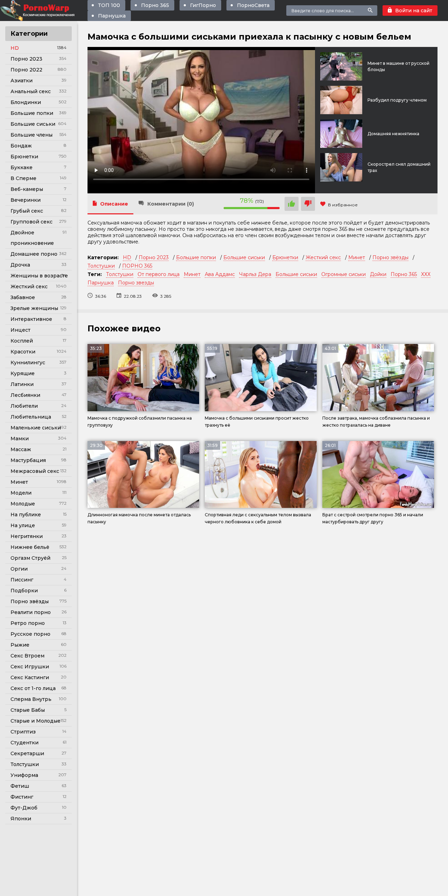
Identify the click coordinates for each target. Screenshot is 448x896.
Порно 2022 (26, 70)
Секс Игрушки (29, 666)
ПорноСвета (253, 5)
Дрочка (20, 265)
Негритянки (26, 536)
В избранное (343, 204)
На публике (25, 514)
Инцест (20, 330)
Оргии (19, 569)
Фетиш (19, 786)
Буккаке (21, 167)
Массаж (20, 449)
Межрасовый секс (34, 471)
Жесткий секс (29, 286)
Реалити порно (30, 612)
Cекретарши (27, 753)
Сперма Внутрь (30, 699)
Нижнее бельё (29, 547)
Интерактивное (31, 319)
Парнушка (112, 16)
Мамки (19, 438)
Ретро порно (27, 623)
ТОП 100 (109, 5)
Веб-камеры (26, 189)
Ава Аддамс (220, 274)
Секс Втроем (27, 656)
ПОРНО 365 (137, 266)
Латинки (22, 384)
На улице (22, 525)
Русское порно (30, 634)
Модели (20, 493)
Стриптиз (23, 732)
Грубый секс (26, 211)
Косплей (21, 341)
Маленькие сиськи (35, 428)
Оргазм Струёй (30, 558)
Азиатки (21, 80)
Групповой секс (31, 222)
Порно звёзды (29, 601)
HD (14, 48)
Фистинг (21, 797)
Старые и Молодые (35, 721)
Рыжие (19, 645)
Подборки (24, 590)
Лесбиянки (25, 395)
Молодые (22, 504)
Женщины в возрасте (39, 276)
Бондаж (21, 146)
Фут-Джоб (23, 808)
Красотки (22, 352)
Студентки (24, 742)
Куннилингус (27, 362)
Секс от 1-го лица (33, 688)
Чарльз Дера (255, 274)
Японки (20, 818)
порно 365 (334, 229)
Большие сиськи (32, 124)
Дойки (378, 274)
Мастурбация (28, 460)
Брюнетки (24, 156)
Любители (24, 406)
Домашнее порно (33, 254)
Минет (19, 482)
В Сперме (23, 178)
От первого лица (159, 274)
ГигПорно (203, 5)
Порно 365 (155, 5)
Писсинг (21, 580)
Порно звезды (136, 283)
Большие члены (31, 135)
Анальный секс (30, 91)
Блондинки (25, 102)
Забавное (22, 297)
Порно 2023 (26, 59)
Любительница (30, 417)
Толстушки (24, 764)
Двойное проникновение (32, 237)
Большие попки (31, 113)
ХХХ (425, 274)
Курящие (22, 373)
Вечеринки (25, 200)
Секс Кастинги (29, 677)
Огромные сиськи (343, 274)
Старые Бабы (27, 710)
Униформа (24, 775)
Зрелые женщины (34, 308)
